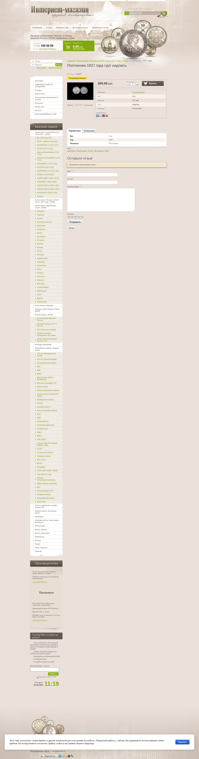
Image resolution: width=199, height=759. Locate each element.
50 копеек (98, 151)
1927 (107, 151)
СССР (90, 151)
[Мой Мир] (103, 115)
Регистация (41, 68)
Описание (89, 130)
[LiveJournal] (72, 756)
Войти (58, 65)
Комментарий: (74, 187)
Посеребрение (138, 92)
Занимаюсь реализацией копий (46, 656)
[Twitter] (63, 756)
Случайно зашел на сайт (43, 662)
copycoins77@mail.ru (47, 49)
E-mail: (70, 179)
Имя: (70, 171)
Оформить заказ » (79, 48)
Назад (71, 228)
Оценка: (70, 214)
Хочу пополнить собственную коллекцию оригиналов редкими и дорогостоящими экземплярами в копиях (44, 646)
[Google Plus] (107, 115)
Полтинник (81, 151)
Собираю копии (40, 659)
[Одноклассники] (100, 115)
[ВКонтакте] (97, 115)
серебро (71, 151)
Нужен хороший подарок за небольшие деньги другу (43, 653)
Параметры (75, 130)
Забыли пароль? (55, 68)
